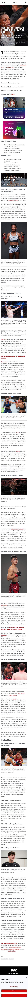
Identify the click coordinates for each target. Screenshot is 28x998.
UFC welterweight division (17, 529)
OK (14, 995)
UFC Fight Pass (11, 951)
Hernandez (4, 362)
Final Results (13, 947)
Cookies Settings (14, 986)
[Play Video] (14, 180)
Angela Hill (10, 67)
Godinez (18, 451)
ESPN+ (13, 94)
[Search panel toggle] (26, 2)
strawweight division (13, 200)
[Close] (26, 977)
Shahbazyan (4, 339)
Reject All (14, 990)
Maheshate (4, 605)
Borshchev (3, 635)
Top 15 (14, 699)
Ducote (17, 432)
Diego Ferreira (21, 693)
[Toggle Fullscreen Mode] (23, 184)
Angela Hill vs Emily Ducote (14, 629)
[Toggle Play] (4, 184)
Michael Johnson (13, 695)
